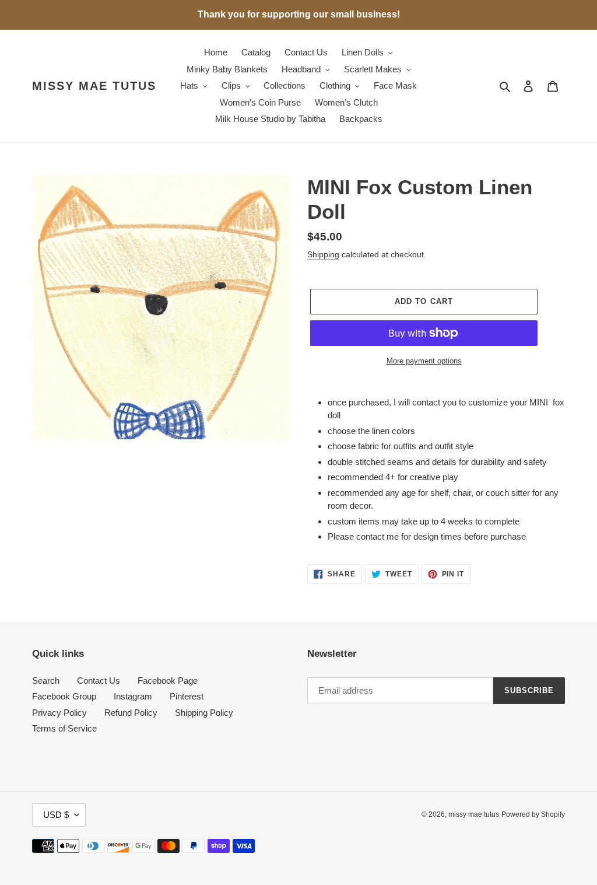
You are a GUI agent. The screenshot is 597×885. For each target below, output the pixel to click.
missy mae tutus (94, 85)
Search (45, 680)
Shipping (323, 254)
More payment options (424, 360)
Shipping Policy (204, 713)
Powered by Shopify (533, 814)
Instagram (133, 696)
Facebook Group (64, 696)
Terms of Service (64, 728)
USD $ (56, 815)
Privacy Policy (59, 713)
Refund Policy (130, 713)
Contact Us (98, 680)
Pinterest (186, 696)
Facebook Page (168, 680)
